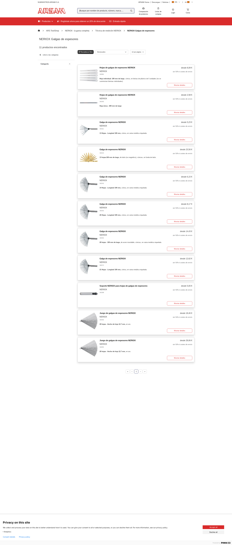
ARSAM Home (143, 2)
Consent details (9, 537)
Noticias (165, 2)
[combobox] (106, 10)
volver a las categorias (50, 55)
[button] (173, 11)
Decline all (213, 532)
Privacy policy (24, 537)
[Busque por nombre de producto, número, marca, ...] (131, 10)
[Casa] (39, 31)
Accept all (213, 527)
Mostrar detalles (179, 85)
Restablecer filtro (87, 52)
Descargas (156, 2)
